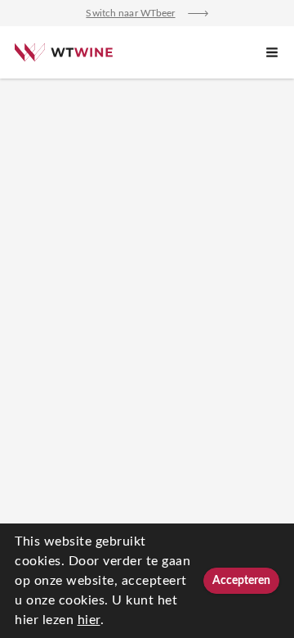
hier (89, 620)
